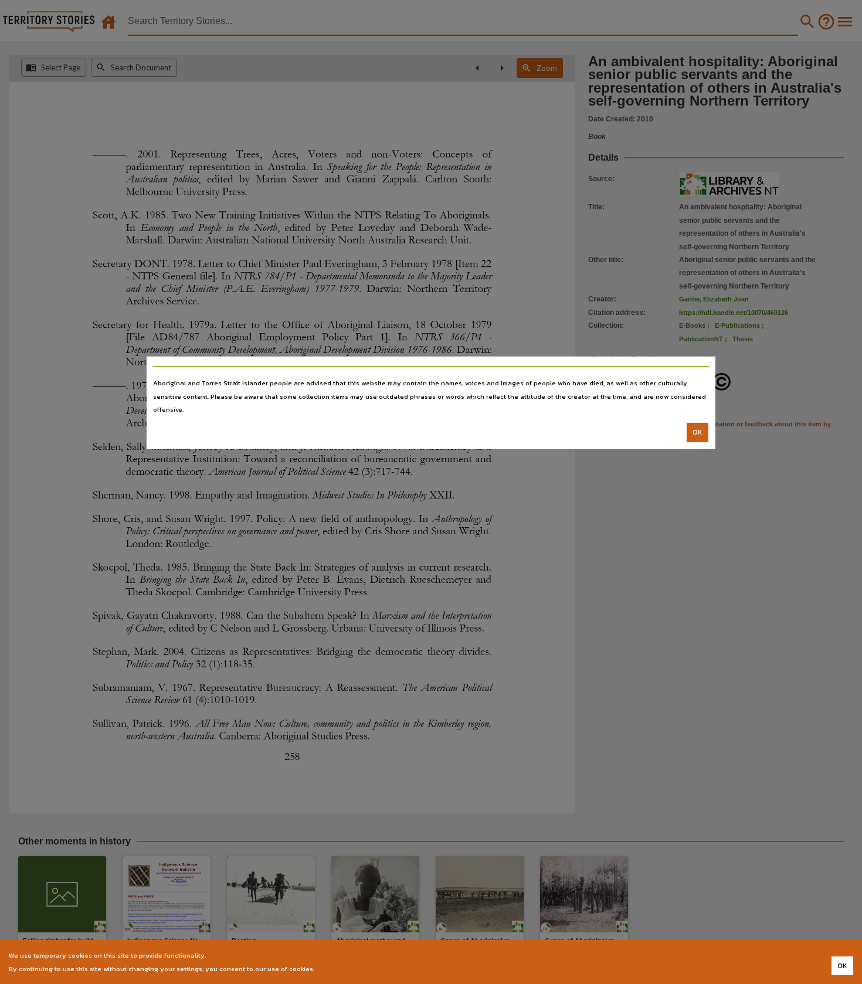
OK (698, 432)
